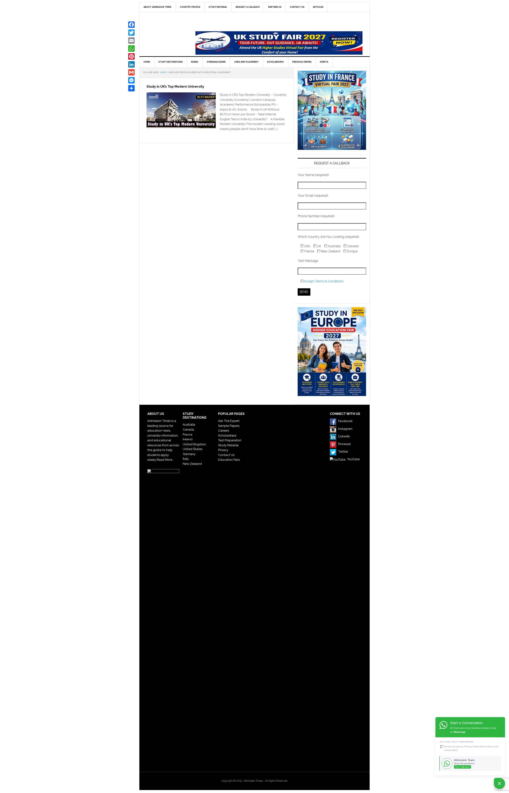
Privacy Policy (471, 746)
